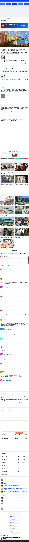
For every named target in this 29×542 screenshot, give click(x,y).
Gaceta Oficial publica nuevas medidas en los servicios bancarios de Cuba (6, 215)
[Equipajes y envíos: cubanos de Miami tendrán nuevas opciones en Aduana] (22, 232)
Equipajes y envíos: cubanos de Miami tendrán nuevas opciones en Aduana (21, 237)
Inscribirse (11, 516)
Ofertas (2, 187)
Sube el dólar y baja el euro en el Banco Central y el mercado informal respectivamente (21, 215)
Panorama (4, 187)
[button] (28, 258)
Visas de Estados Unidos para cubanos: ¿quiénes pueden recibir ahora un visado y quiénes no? (15, 483)
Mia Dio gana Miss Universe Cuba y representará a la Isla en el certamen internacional (15, 491)
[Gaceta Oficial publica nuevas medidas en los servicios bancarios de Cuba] (7, 210)
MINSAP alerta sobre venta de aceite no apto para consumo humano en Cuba (7, 204)
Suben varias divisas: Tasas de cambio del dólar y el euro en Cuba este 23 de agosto (7, 247)
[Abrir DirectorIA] (2, 540)
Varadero (7, 61)
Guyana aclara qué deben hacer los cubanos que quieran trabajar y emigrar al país (15, 500)
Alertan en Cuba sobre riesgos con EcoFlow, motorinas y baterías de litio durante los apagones (7, 237)
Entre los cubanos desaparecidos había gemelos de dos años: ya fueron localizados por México (16, 506)
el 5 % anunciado (8, 112)
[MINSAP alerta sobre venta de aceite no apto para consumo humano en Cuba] (7, 200)
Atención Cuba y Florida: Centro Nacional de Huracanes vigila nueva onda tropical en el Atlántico (15, 489)
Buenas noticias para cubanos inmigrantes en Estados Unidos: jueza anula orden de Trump (21, 225)
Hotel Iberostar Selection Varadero (10, 71)
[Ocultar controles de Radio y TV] (28, 256)
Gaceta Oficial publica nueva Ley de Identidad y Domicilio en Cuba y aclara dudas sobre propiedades (21, 204)
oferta (7, 82)
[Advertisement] (14, 11)
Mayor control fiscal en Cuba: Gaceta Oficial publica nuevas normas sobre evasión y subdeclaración (12, 405)
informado (11, 63)
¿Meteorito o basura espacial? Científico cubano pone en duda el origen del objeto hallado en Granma (14, 397)
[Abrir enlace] (2, 480)
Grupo (18, 516)
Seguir (15, 516)
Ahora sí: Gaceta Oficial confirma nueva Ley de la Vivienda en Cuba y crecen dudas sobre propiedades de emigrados (7, 226)
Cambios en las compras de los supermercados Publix (11, 485)
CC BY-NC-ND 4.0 (24, 540)
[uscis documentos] (2, 509)
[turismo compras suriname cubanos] (2, 501)
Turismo (7, 187)
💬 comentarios (14, 155)
